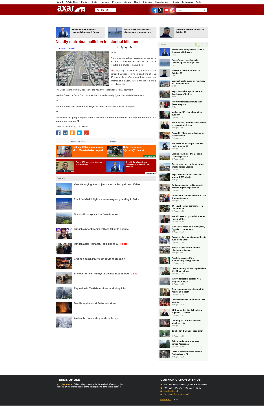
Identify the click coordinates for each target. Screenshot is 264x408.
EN (107, 10)
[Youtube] (166, 12)
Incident (105, 2)
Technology (187, 2)
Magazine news (162, 2)
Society (95, 2)
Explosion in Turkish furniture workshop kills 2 (101, 288)
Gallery (199, 2)
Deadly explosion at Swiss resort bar (95, 303)
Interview (147, 2)
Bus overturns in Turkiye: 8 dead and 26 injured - (106, 273)
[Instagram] (172, 12)
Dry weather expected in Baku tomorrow (97, 214)
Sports (175, 2)
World (60, 2)
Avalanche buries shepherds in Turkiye (96, 318)
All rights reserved (65, 384)
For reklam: (176, 394)
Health (137, 2)
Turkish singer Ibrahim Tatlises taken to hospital (101, 229)
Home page (61, 48)
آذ (111, 10)
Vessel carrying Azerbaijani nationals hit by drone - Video (107, 184)
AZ (98, 10)
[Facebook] (155, 12)
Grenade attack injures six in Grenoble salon (99, 258)
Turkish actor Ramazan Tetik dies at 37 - (100, 244)
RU (102, 10)
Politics (84, 2)
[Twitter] (161, 12)
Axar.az (114, 70)
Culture (127, 2)
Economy (116, 2)
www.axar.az (165, 399)
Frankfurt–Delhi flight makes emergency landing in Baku (106, 199)
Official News (72, 2)
